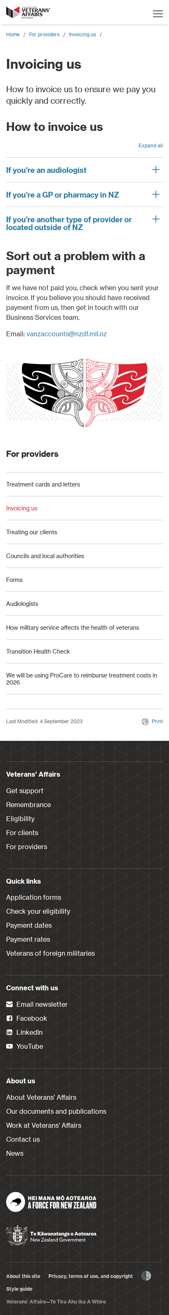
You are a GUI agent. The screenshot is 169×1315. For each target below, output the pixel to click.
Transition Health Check (38, 651)
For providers (44, 34)
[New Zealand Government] (51, 1232)
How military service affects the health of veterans (72, 627)
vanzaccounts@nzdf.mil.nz (67, 333)
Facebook (31, 1018)
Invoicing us (82, 34)
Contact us (23, 1139)
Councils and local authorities (45, 555)
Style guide (19, 1289)
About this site (23, 1276)
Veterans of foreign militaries (50, 953)
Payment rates (28, 939)
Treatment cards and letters (43, 484)
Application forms (33, 897)
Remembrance (28, 804)
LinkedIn (29, 1032)
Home (13, 34)
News (14, 1153)
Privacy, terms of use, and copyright (90, 1276)
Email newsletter (41, 1004)
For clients (22, 832)
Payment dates (29, 925)
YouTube (29, 1046)
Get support (24, 790)
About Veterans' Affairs (41, 1097)
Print (157, 721)
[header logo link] (28, 12)
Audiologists (22, 603)
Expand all (151, 145)
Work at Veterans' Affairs (43, 1125)
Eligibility (20, 818)
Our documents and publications (56, 1111)
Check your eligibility (38, 911)
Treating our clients (31, 531)
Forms (14, 579)
